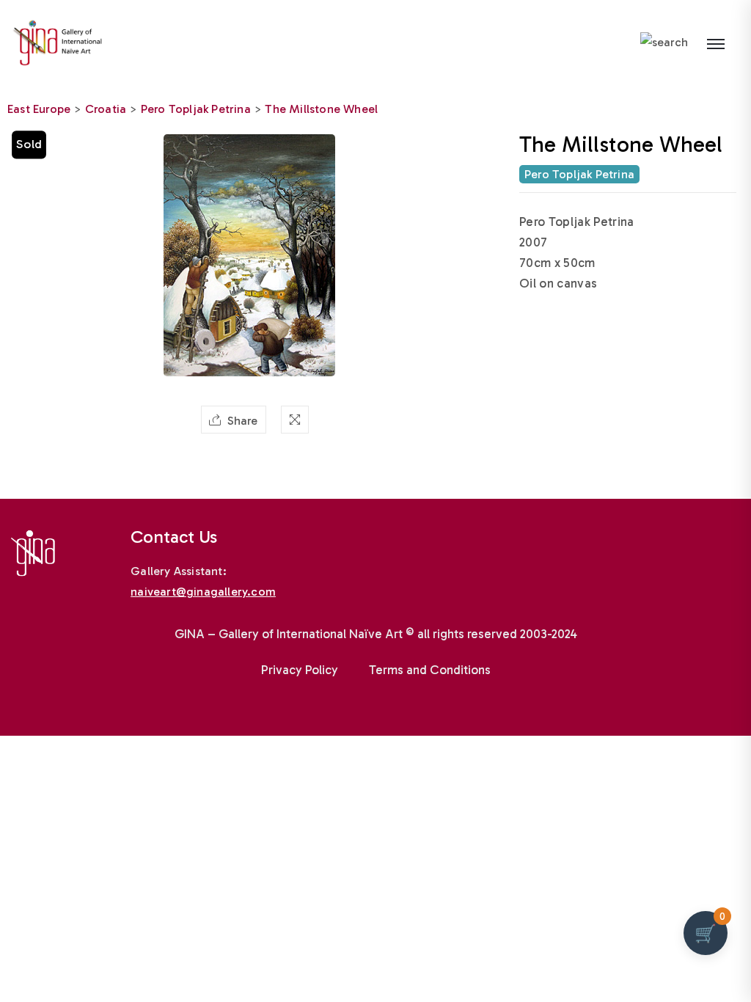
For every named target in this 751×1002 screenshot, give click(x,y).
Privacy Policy (299, 669)
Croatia (105, 109)
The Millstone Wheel (321, 109)
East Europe (38, 109)
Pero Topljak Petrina (196, 109)
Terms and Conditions (430, 669)
